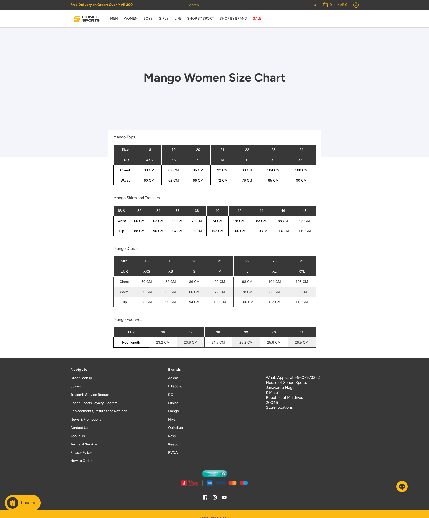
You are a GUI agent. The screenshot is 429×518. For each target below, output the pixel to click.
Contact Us (79, 428)
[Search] (315, 5)
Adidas (173, 378)
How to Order (81, 461)
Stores (76, 386)
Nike (171, 419)
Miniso (173, 403)
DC (170, 395)
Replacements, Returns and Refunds (99, 411)
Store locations (279, 407)
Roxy (172, 436)
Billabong (175, 386)
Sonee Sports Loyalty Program (94, 403)
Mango (173, 411)
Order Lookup (81, 378)
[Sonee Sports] (87, 18)
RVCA (173, 452)
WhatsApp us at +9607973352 (293, 377)
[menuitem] (335, 5)
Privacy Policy (81, 452)
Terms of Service (84, 444)
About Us (78, 436)
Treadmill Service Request (91, 395)
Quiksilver (175, 428)
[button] (205, 498)
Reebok (174, 444)
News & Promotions (86, 419)
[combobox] (248, 5)
